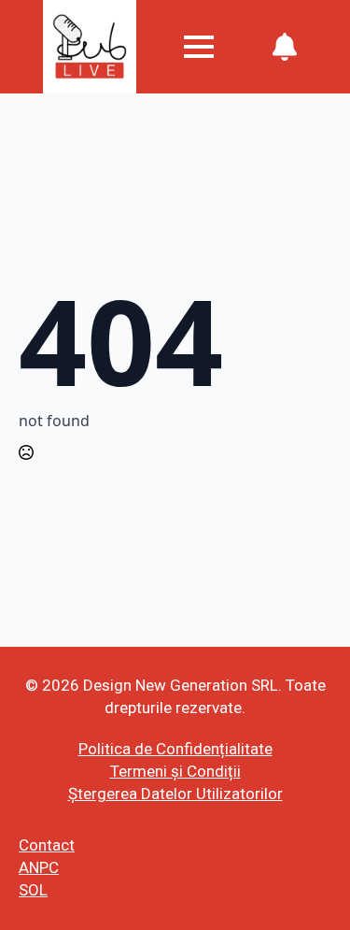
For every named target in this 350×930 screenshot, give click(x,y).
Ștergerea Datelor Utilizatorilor (175, 793)
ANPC (39, 867)
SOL (33, 889)
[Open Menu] (199, 47)
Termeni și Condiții (175, 771)
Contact (47, 845)
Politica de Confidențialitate (175, 748)
